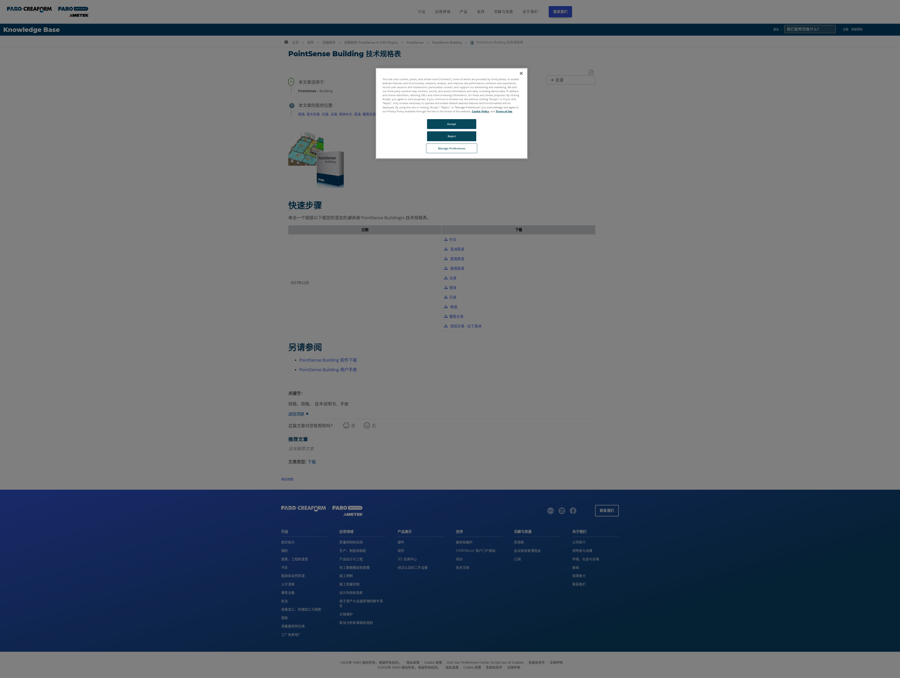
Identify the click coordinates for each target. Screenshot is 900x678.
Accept (451, 124)
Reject (452, 136)
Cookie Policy (480, 111)
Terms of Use (504, 111)
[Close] (521, 73)
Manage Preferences (451, 148)
